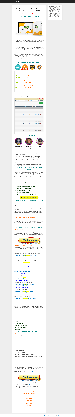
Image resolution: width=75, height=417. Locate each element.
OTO (60, 1)
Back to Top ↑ (60, 415)
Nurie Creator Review (47, 415)
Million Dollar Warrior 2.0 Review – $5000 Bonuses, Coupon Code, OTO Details (55, 16)
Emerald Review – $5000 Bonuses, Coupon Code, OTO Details (55, 14)
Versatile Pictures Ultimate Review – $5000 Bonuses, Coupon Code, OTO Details (55, 11)
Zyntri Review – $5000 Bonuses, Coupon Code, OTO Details (54, 7)
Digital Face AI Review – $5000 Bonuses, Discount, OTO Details (54, 9)
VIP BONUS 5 (29, 400)
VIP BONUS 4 (29, 398)
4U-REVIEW (16, 1)
